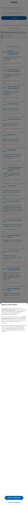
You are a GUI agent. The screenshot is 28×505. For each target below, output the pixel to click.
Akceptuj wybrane (14, 502)
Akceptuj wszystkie (14, 497)
